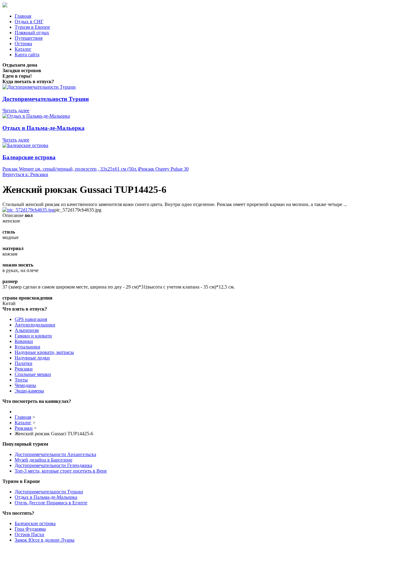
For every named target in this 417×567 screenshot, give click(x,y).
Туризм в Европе (32, 27)
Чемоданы (25, 385)
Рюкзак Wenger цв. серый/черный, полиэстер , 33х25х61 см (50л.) (70, 168)
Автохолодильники (35, 324)
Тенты (21, 379)
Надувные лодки (32, 357)
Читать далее (15, 110)
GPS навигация (31, 319)
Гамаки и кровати (33, 335)
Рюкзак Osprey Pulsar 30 (164, 168)
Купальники (27, 346)
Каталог (23, 49)
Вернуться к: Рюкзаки (25, 174)
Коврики (24, 341)
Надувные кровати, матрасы (44, 352)
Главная (23, 16)
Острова (23, 43)
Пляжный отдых (32, 32)
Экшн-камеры (29, 390)
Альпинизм (27, 330)
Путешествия (28, 38)
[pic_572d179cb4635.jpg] (28, 209)
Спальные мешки (33, 374)
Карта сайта (27, 54)
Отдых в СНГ (29, 21)
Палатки (23, 363)
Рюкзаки (24, 368)
